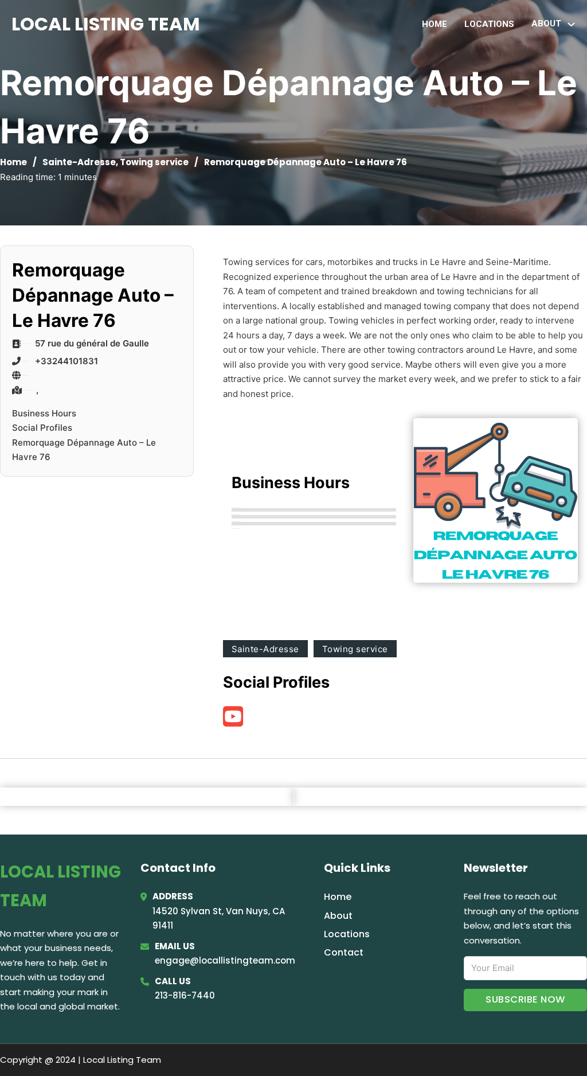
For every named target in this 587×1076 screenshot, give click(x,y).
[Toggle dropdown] (571, 24)
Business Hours (44, 413)
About (338, 915)
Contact (343, 952)
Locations (489, 24)
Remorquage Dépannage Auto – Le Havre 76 (84, 450)
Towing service (154, 162)
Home (434, 24)
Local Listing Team (105, 24)
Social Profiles (42, 427)
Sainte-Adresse (79, 162)
